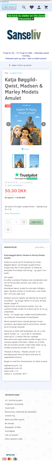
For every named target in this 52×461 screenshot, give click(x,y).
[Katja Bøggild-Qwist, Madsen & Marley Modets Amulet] (26, 124)
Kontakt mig (10, 415)
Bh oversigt (9, 423)
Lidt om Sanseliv (11, 435)
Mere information (12, 213)
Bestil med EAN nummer (15, 419)
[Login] (39, 7)
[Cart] (46, 7)
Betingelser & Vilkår (13, 427)
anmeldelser (26, 182)
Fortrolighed (10, 431)
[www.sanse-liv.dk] (24, 34)
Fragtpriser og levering (14, 404)
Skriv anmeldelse (15, 185)
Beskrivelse (10, 247)
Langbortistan (16, 73)
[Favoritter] (31, 7)
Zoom (26, 149)
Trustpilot (4, 1)
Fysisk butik (10, 408)
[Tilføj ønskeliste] (8, 230)
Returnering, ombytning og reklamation (21, 412)
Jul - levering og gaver (14, 400)
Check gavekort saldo (13, 439)
